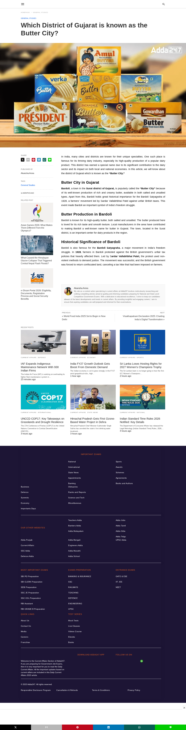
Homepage (25, 12)
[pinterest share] (77, 727)
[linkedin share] (108, 727)
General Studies (40, 12)
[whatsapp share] (139, 727)
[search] (163, 4)
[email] (46, 727)
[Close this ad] (184, 708)
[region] (93, 717)
